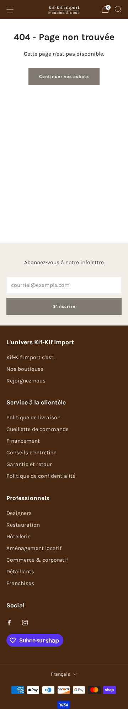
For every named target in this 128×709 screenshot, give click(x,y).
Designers (19, 513)
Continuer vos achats (64, 76)
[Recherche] (118, 9)
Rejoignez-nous (26, 381)
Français (60, 674)
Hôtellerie (18, 536)
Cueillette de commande (37, 429)
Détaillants (20, 571)
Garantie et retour (29, 464)
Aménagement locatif (34, 548)
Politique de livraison (33, 417)
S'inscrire (64, 306)
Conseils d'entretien (31, 452)
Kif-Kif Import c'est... (31, 357)
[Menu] (10, 9)
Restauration (23, 525)
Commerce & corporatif (37, 560)
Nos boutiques (24, 369)
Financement (23, 441)
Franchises (20, 583)
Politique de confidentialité (40, 476)
